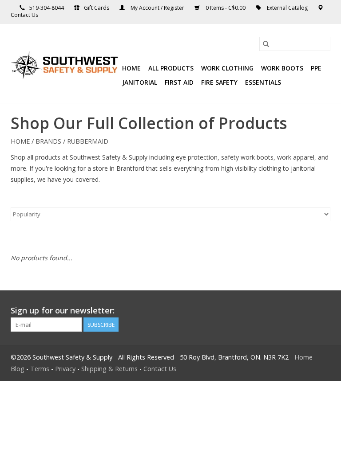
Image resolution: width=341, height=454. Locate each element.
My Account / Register (157, 8)
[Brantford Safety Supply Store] (65, 63)
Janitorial (139, 82)
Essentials (263, 82)
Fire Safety (219, 82)
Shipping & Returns (109, 368)
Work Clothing (227, 68)
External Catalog (287, 8)
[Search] (266, 44)
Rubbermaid (87, 141)
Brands (48, 141)
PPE (316, 68)
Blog (17, 368)
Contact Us (24, 15)
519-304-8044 (46, 8)
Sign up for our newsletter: (63, 310)
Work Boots (282, 68)
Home (131, 68)
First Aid (179, 82)
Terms (39, 368)
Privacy (65, 368)
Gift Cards (96, 8)
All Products (171, 68)
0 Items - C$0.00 (225, 8)
